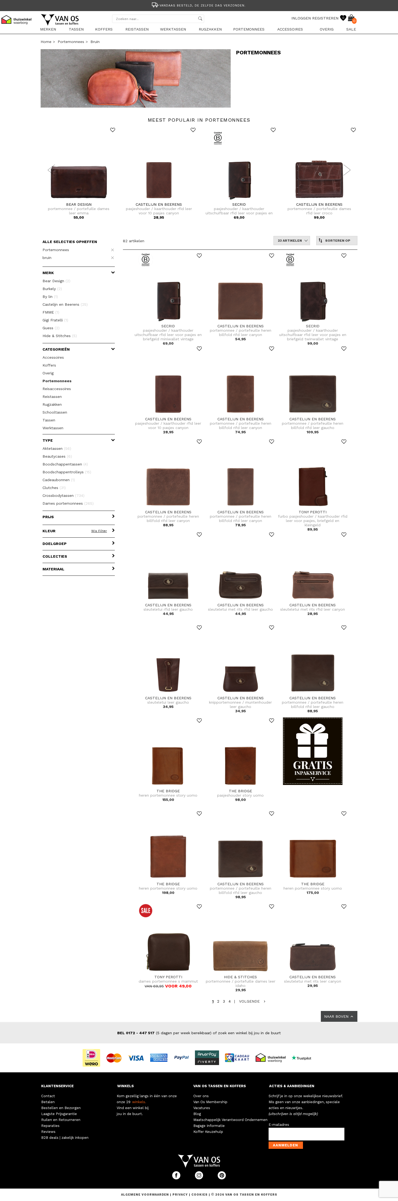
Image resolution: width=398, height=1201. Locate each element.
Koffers (104, 29)
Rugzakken (210, 29)
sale (351, 29)
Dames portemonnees (68, 503)
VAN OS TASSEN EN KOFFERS (219, 1086)
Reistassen (137, 29)
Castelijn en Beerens (65, 304)
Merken (48, 29)
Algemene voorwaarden (145, 1194)
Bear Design (56, 281)
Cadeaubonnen (59, 480)
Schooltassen (55, 412)
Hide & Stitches (60, 336)
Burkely (52, 289)
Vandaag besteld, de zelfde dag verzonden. (202, 5)
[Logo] (60, 24)
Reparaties (50, 1126)
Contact (48, 1096)
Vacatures (201, 1108)
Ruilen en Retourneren (60, 1120)
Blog (197, 1114)
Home (46, 41)
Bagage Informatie (209, 1126)
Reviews (48, 1132)
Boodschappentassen (65, 464)
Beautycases (57, 456)
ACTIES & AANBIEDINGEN (291, 1086)
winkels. (139, 1102)
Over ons (201, 1096)
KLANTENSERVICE (57, 1086)
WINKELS (125, 1086)
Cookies (199, 1194)
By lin (50, 296)
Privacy (180, 1194)
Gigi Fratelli (55, 320)
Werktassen (173, 29)
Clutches (54, 487)
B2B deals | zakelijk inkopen (65, 1138)
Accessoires (290, 29)
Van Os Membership (210, 1102)
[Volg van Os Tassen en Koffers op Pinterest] (222, 1178)
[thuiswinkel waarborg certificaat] (273, 1057)
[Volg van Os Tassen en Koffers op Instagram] (199, 1178)
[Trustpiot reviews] (304, 1057)
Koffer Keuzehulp (208, 1132)
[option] (199, 5)
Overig (327, 29)
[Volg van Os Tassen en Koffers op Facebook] (176, 1178)
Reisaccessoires (57, 389)
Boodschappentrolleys (67, 472)
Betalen (48, 1102)
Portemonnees (249, 29)
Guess (51, 328)
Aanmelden (285, 1145)
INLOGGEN (301, 18)
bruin (95, 41)
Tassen (76, 29)
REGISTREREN (325, 18)
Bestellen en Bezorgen (61, 1108)
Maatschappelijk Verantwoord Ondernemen (230, 1120)
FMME (51, 312)
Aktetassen (57, 448)
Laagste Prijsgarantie (59, 1114)
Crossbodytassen (63, 495)
